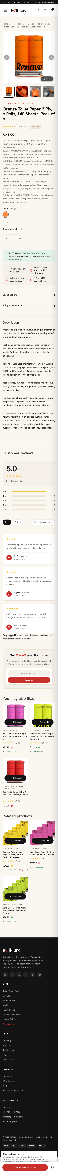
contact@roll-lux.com (13, 1116)
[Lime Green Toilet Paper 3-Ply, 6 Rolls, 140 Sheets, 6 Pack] (15, 888)
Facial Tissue (9, 1009)
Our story (7, 1076)
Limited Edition (9, 1019)
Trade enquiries (10, 1121)
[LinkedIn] (39, 974)
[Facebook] (32, 974)
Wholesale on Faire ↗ (13, 1090)
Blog (5, 1085)
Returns (6, 1045)
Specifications (10, 294)
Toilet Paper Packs (33, 24)
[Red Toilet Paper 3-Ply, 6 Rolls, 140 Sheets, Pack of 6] (15, 770)
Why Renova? (9, 1081)
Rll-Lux (18, 10)
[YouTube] (26, 974)
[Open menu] (5, 10)
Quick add (17, 722)
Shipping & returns (12, 305)
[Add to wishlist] (23, 706)
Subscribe (29, 680)
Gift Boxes (7, 995)
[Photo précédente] (6, 57)
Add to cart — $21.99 (25, 1167)
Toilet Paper (16, 24)
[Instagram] (5, 974)
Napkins (6, 1005)
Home (5, 24)
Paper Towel (9, 1000)
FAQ (5, 1055)
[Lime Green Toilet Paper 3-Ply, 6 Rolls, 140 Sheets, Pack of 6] (42, 714)
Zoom (48, 79)
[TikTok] (12, 974)
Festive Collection (11, 1014)
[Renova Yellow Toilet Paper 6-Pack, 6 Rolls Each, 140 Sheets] (15, 832)
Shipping (7, 1040)
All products (8, 1024)
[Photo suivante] (51, 57)
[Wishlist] (45, 10)
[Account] (38, 10)
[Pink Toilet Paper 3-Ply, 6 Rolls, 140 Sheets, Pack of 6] (15, 714)
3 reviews (23, 126)
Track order (8, 1050)
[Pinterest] (19, 974)
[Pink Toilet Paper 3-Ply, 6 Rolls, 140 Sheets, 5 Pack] (42, 832)
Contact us (8, 1059)
